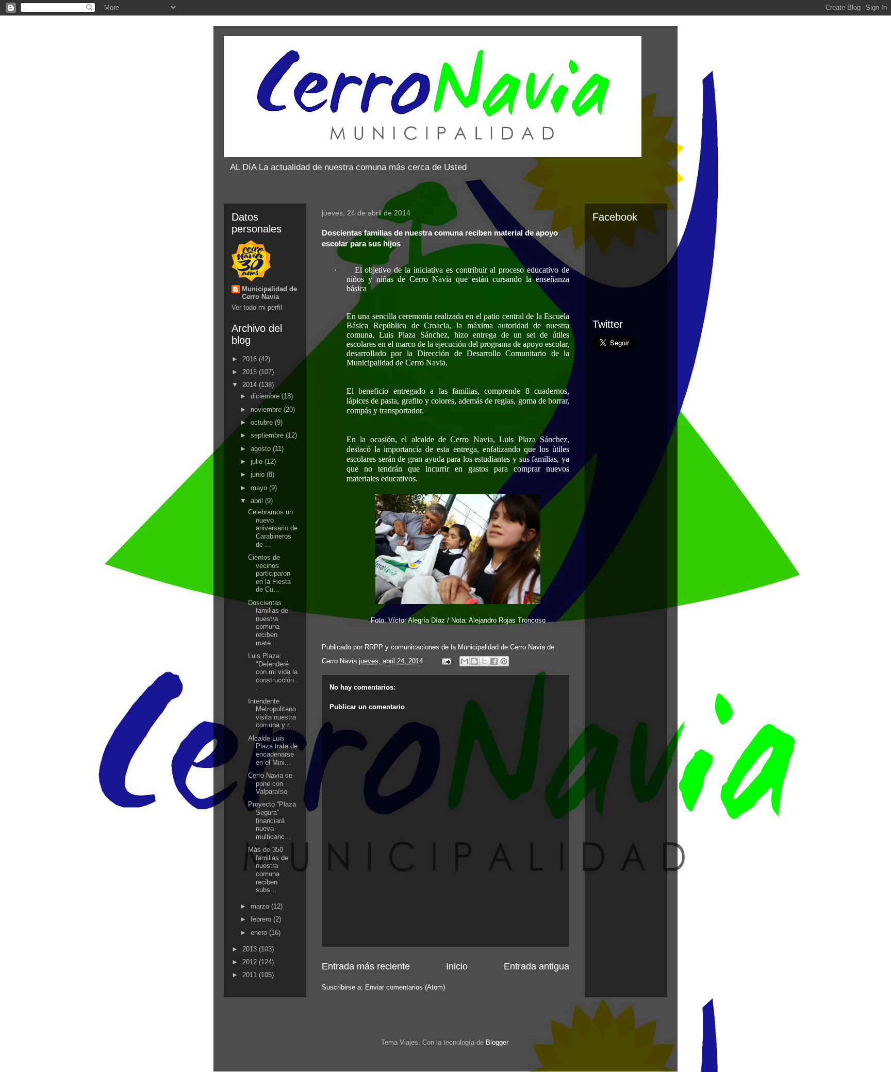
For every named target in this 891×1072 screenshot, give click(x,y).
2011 (250, 975)
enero (260, 932)
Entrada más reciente (366, 966)
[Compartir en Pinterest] (504, 661)
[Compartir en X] (484, 661)
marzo (261, 906)
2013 (250, 949)
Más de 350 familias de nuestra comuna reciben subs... (268, 870)
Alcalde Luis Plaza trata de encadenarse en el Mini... (273, 750)
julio (258, 461)
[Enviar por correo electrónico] (464, 661)
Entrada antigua (536, 966)
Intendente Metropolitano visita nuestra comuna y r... (272, 713)
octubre (263, 422)
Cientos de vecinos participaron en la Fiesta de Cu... (269, 573)
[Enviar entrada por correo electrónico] (445, 661)
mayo (260, 488)
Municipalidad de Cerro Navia (269, 292)
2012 (250, 962)
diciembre (266, 396)
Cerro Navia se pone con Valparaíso (270, 783)
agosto (262, 449)
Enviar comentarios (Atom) (405, 987)
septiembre (268, 435)
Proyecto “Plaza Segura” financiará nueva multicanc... (272, 820)
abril (258, 501)
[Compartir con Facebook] (494, 661)
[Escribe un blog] (474, 661)
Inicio (457, 966)
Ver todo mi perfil (257, 307)
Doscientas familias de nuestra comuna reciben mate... (268, 623)
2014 (250, 385)
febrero (262, 919)
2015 (250, 372)
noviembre (267, 409)
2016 (250, 359)
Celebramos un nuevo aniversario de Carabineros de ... (273, 528)
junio (259, 474)
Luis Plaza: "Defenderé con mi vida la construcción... (273, 672)
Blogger (497, 1042)
